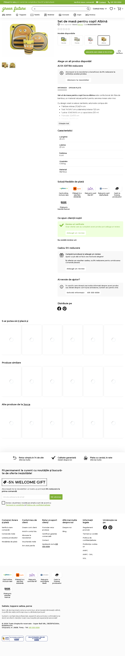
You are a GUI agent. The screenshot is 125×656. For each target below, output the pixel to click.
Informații (62, 88)
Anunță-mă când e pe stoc (99, 52)
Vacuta (63, 43)
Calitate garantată (67, 458)
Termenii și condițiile (15, 505)
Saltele (8, 15)
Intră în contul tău (29, 531)
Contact (102, 2)
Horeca (92, 15)
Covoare (65, 15)
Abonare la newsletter (78, 80)
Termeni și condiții (90, 534)
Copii (79, 15)
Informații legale (88, 521)
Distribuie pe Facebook (59, 309)
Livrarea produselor (10, 538)
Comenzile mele (8, 534)
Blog (64, 531)
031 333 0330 (116, 2)
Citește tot (64, 123)
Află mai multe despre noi (69, 521)
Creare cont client (29, 527)
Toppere (22, 15)
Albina (104, 43)
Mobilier (51, 15)
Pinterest (110, 527)
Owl (90, 43)
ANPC (85, 550)
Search (88, 8)
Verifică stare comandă (84, 2)
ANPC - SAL (88, 554)
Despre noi (67, 527)
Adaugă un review (76, 233)
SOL (84, 558)
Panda (77, 43)
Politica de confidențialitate (38, 505)
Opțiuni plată (75, 88)
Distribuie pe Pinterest (65, 309)
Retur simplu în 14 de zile (31, 458)
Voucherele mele (29, 542)
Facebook (105, 527)
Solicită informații (75, 293)
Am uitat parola (28, 546)
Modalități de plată (9, 542)
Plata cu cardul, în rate (101, 458)
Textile (37, 15)
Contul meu (98, 8)
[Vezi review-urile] (90, 29)
